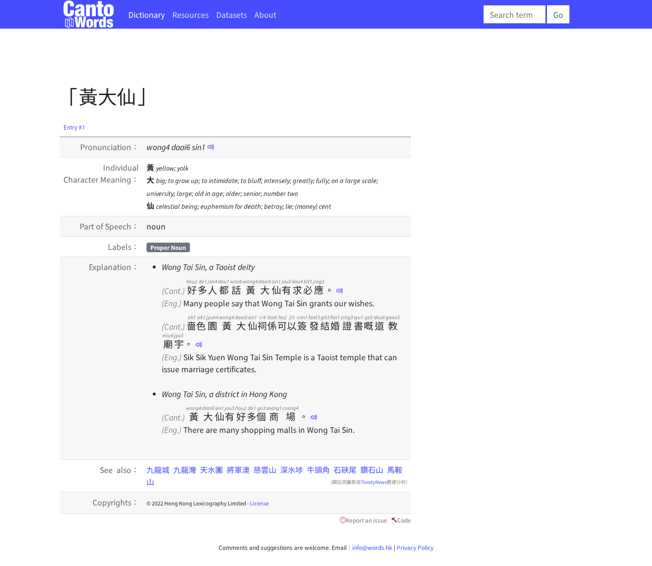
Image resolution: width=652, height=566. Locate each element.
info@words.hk (372, 547)
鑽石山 (371, 469)
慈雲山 (264, 469)
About (265, 14)
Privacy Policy (415, 547)
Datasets (231, 14)
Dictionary (146, 14)
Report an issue (366, 520)
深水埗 (291, 469)
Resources (190, 14)
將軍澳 (238, 469)
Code (404, 520)
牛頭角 (318, 469)
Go (558, 14)
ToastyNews (374, 481)
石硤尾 (345, 469)
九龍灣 (184, 469)
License (259, 503)
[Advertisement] (233, 59)
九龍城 (158, 469)
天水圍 (211, 469)
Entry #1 (74, 127)
